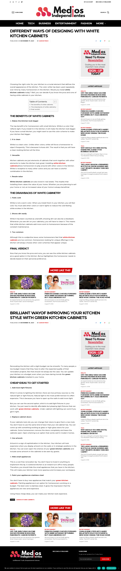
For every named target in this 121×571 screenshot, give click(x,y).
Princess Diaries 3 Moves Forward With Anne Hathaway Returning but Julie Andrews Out (95, 114)
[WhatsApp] (109, 41)
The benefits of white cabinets (42, 104)
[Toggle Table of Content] (54, 101)
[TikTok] (19, 2)
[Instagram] (13, 2)
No (103, 568)
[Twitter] (22, 2)
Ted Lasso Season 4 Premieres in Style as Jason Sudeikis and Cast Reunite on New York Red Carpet (95, 167)
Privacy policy (111, 568)
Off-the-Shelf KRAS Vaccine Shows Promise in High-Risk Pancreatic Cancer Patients (94, 95)
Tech (82, 146)
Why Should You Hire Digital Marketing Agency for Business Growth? (94, 150)
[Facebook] (10, 2)
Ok (99, 568)
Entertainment (86, 109)
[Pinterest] (16, 2)
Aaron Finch (43, 41)
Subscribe (105, 559)
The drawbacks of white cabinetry (43, 107)
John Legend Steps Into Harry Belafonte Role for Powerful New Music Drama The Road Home (95, 132)
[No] (119, 568)
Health (83, 91)
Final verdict (35, 109)
